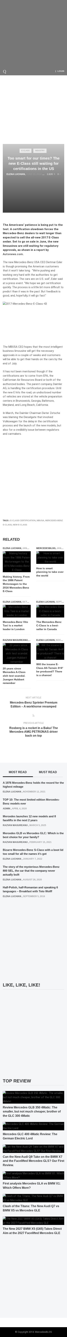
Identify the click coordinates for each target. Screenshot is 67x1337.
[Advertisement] (33, 33)
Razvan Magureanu (15, 640)
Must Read (48, 772)
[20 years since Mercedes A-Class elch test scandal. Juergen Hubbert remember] (17, 653)
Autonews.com (13, 254)
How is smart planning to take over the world (49, 572)
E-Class (25, 151)
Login (61, 71)
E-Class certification (23, 520)
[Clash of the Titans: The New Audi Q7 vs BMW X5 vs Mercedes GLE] (33, 1198)
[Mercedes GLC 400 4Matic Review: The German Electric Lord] (33, 1126)
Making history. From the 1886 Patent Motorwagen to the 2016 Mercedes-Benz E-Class (16, 584)
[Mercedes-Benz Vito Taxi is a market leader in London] (17, 611)
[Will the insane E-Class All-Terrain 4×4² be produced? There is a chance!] (50, 651)
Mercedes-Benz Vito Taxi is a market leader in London (15, 625)
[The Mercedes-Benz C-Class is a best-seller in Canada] (50, 611)
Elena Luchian (16, 174)
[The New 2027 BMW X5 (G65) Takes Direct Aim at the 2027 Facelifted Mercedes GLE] (33, 1220)
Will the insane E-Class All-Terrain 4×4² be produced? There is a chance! (49, 670)
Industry (40, 151)
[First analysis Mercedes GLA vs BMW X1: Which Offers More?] (33, 1175)
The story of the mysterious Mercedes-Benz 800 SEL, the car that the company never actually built (31, 870)
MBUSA (40, 520)
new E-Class (20, 525)
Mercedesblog (45, 548)
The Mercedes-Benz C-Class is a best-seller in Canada (48, 625)
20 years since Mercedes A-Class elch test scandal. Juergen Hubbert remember (14, 675)
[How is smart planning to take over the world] (50, 557)
